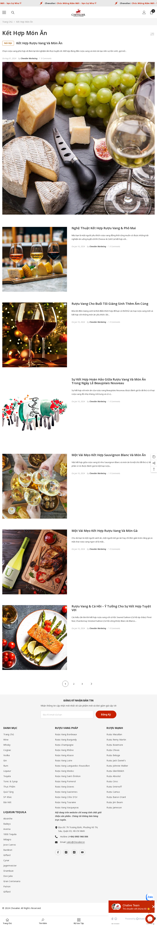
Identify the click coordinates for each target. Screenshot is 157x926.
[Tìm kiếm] (13, 12)
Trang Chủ (7, 21)
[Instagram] (66, 852)
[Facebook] (58, 852)
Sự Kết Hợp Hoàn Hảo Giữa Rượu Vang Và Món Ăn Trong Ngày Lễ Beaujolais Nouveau (109, 381)
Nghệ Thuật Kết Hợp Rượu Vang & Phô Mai (104, 228)
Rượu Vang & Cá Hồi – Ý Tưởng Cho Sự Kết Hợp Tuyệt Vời (111, 608)
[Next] (91, 684)
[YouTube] (82, 852)
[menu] (4, 12)
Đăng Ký (106, 714)
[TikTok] (74, 852)
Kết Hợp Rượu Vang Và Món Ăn (33, 43)
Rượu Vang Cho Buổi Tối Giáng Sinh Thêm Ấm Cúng (110, 304)
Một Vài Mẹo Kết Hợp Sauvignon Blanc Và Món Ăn (109, 455)
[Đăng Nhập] (144, 12)
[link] (42, 921)
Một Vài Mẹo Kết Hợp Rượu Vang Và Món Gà (105, 531)
